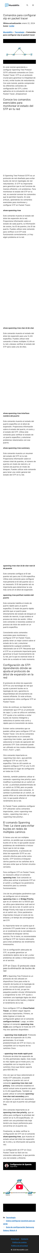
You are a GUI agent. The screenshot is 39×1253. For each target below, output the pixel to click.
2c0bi (11, 26)
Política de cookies (19, 1242)
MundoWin (8, 32)
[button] (27, 5)
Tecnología (19, 32)
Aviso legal (15, 1239)
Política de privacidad (19, 1246)
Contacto (24, 1239)
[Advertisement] (19, 133)
